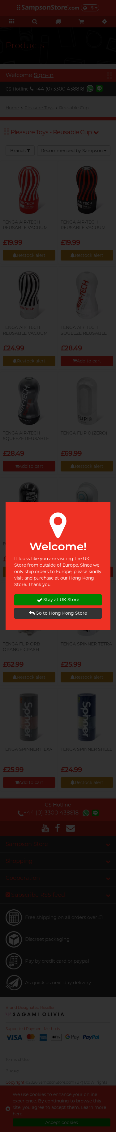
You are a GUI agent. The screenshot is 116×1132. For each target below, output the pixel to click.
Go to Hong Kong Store (61, 613)
